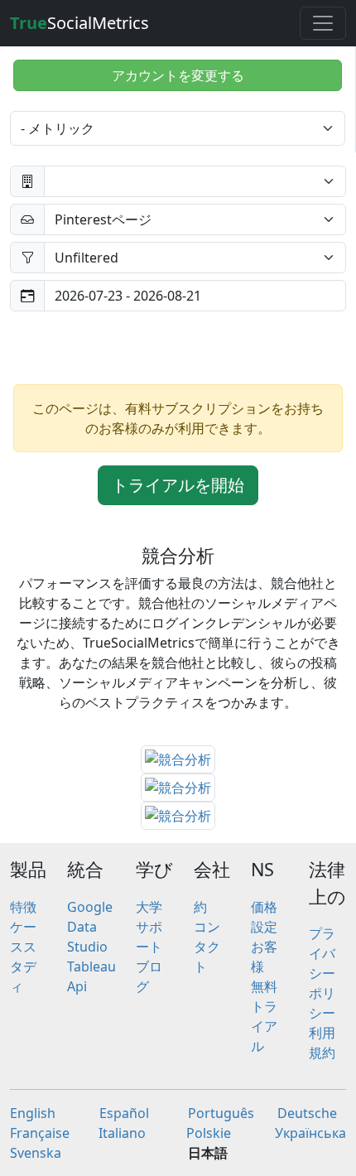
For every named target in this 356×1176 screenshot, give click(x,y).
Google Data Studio (90, 927)
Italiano (122, 1133)
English (32, 1113)
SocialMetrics (79, 23)
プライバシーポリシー (322, 973)
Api (77, 986)
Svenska (35, 1153)
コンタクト (207, 947)
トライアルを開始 (178, 485)
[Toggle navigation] (323, 23)
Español (124, 1113)
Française (40, 1133)
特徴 (23, 907)
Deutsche (307, 1113)
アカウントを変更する (178, 75)
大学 (149, 907)
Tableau (91, 966)
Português (221, 1113)
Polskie (208, 1133)
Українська (310, 1133)
